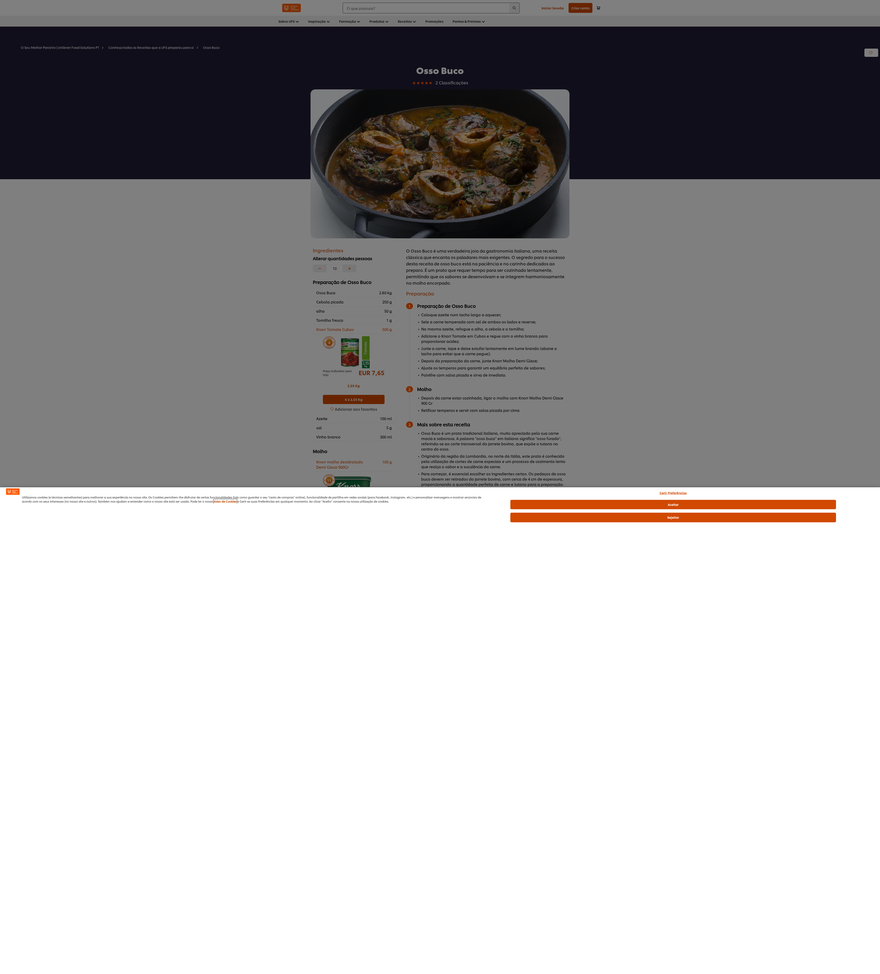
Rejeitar (673, 517)
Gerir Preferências (673, 493)
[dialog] (440, 730)
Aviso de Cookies (225, 501)
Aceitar (673, 504)
